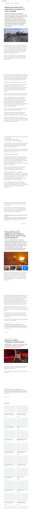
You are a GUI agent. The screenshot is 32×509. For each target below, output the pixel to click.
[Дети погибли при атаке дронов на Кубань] (22, 424)
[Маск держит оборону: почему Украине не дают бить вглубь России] (10, 411)
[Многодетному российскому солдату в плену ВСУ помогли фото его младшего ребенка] (22, 411)
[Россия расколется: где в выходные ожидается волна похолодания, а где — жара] (10, 436)
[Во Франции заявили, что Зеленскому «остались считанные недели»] (10, 461)
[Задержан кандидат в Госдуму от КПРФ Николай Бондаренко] (22, 436)
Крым (17, 55)
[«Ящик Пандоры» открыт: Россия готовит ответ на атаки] (22, 487)
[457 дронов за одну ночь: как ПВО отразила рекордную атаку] (10, 487)
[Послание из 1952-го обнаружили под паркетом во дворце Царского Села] (10, 499)
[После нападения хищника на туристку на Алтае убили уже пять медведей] (10, 424)
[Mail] (2, 1)
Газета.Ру (10, 5)
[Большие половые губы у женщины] (22, 474)
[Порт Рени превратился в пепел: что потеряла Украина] (10, 474)
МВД (25, 82)
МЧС (19, 272)
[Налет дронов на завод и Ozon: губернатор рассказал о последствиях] (22, 449)
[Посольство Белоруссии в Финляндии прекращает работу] (22, 499)
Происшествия (15, 5)
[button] (16, 35)
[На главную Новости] (5, 1)
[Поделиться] (25, 331)
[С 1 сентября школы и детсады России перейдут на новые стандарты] (22, 461)
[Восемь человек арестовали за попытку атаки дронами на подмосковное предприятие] (10, 449)
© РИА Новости (10, 338)
